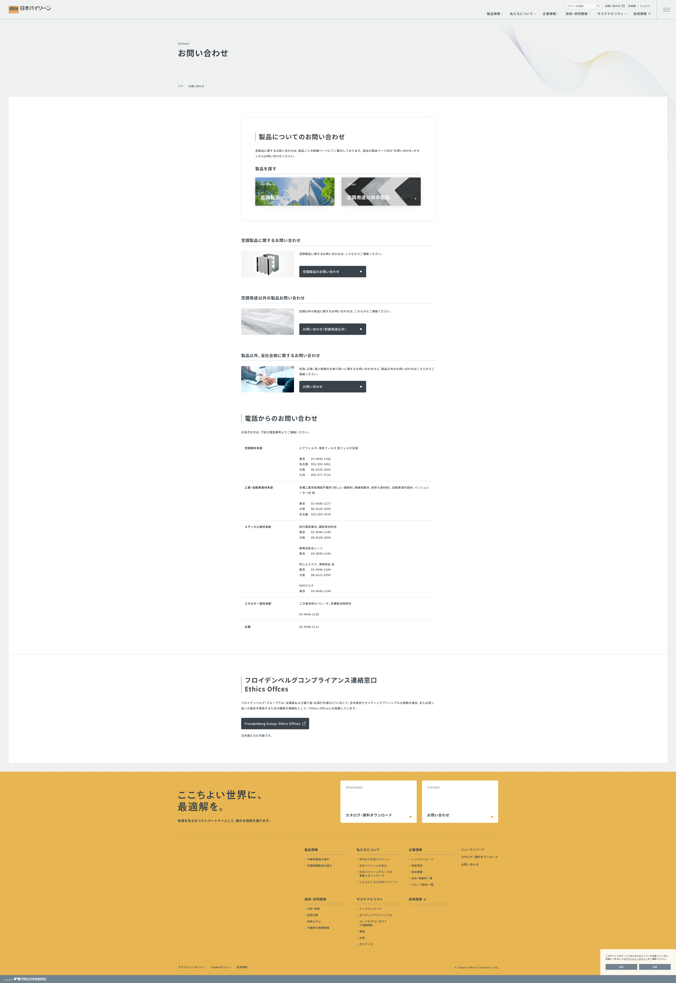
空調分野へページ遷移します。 (294, 191)
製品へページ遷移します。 (381, 191)
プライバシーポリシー (636, 958)
